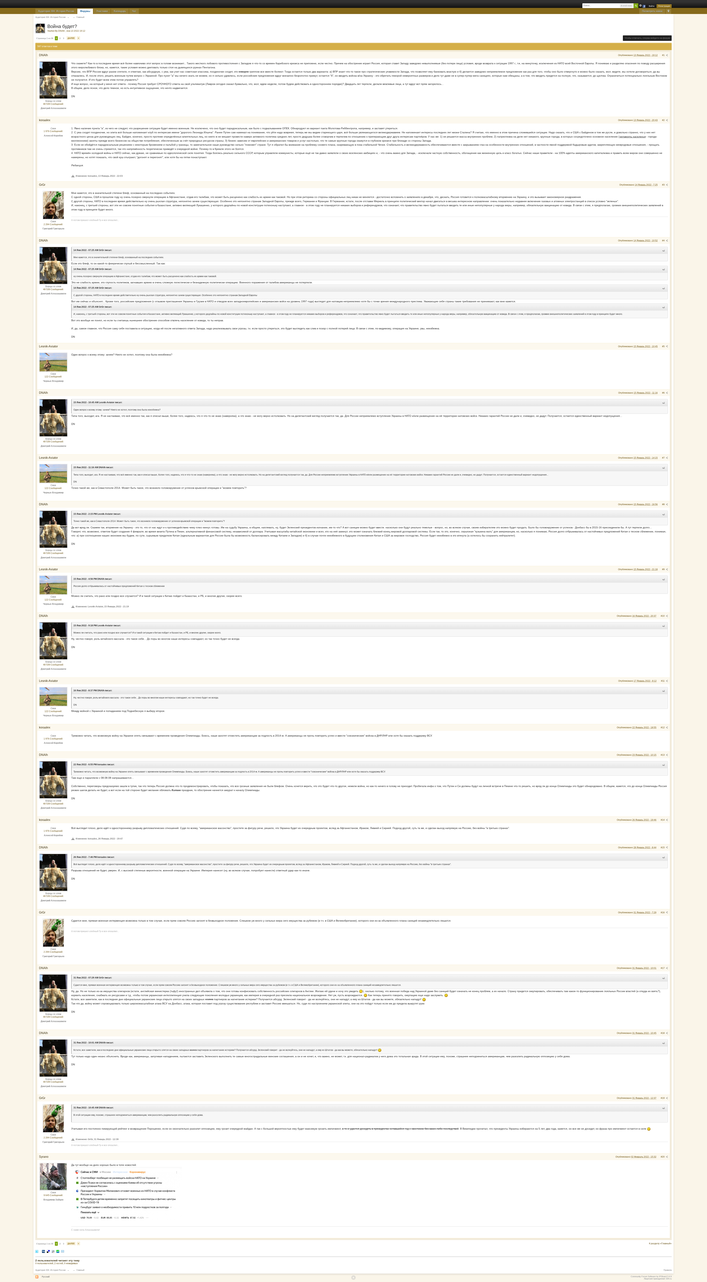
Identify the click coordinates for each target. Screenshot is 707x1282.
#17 (663, 968)
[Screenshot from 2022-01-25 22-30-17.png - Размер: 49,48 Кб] (126, 1193)
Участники (102, 11)
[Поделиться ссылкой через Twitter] (36, 1251)
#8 (663, 504)
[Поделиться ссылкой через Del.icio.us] (48, 1251)
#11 (663, 681)
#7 (663, 458)
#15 (663, 847)
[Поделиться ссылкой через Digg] (43, 1251)
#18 (663, 1033)
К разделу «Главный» (660, 1243)
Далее (71, 38)
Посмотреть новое (652, 11)
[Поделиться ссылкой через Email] (62, 1251)
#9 (663, 569)
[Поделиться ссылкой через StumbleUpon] (57, 1251)
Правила (668, 1270)
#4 (663, 240)
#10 (663, 616)
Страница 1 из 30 (44, 38)
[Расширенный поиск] (640, 5)
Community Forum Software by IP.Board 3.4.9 (651, 1276)
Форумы (85, 11)
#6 (663, 393)
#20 (663, 1157)
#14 (663, 820)
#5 (663, 346)
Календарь (120, 11)
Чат (134, 11)
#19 (663, 1098)
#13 (663, 755)
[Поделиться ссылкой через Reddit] (53, 1251)
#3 (663, 185)
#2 (663, 120)
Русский (46, 1277)
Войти (651, 6)
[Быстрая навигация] (668, 11)
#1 (663, 55)
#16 (663, 912)
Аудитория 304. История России (56, 11)
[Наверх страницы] (353, 1277)
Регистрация (664, 6)
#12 (663, 727)
